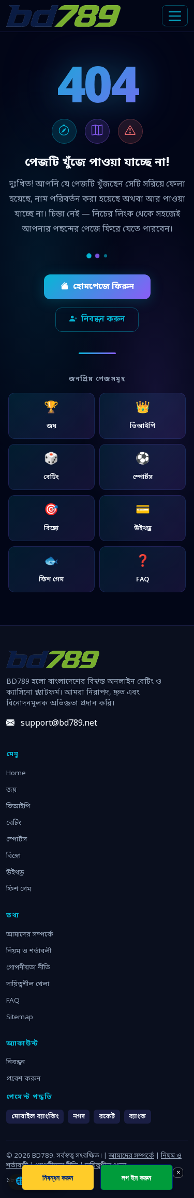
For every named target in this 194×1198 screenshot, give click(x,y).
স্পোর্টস (16, 839)
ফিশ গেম (18, 889)
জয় (11, 790)
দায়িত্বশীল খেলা (27, 984)
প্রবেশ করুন (23, 1078)
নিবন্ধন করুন (103, 319)
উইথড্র (15, 872)
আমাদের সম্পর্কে (29, 934)
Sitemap (19, 1017)
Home (16, 773)
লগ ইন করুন (136, 1177)
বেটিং (13, 823)
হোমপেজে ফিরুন (103, 287)
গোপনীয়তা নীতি (28, 967)
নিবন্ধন (15, 1062)
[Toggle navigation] (175, 16)
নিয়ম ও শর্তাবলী (28, 951)
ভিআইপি (18, 806)
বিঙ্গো (13, 856)
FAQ (13, 1000)
